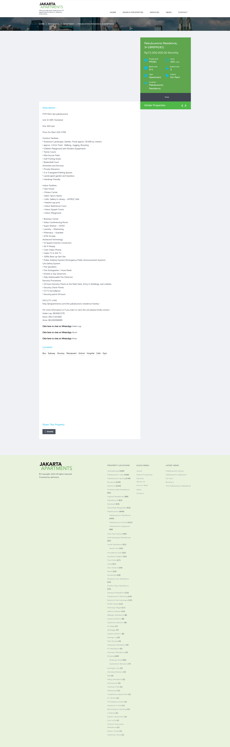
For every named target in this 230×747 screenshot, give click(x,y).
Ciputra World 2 (114, 619)
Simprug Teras (115, 660)
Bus (44, 353)
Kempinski (111, 575)
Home (113, 12)
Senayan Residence (116, 593)
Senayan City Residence (118, 579)
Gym (105, 353)
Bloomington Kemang (117, 709)
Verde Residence (114, 544)
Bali (108, 676)
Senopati (111, 504)
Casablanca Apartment (117, 694)
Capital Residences (115, 496)
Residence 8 (112, 500)
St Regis (111, 626)
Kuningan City (113, 668)
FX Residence (113, 649)
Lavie (109, 564)
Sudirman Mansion (115, 622)
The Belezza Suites (115, 702)
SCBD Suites (113, 604)
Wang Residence (114, 679)
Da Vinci (169, 478)
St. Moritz (111, 698)
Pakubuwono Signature (119, 526)
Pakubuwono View (115, 475)
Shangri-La (112, 637)
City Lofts (111, 720)
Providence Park (114, 553)
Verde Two (114, 548)
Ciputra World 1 (114, 634)
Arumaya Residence (116, 652)
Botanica (111, 482)
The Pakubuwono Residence (178, 486)
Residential (53, 24)
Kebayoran (112, 690)
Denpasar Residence (116, 645)
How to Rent (142, 485)
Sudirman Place (114, 735)
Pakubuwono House (118, 522)
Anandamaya (113, 471)
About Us (140, 482)
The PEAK (111, 560)
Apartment (68, 24)
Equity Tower (113, 731)
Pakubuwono (113, 511)
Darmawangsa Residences (119, 537)
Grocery (60, 353)
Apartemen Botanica (118, 664)
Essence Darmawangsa (117, 600)
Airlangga (111, 630)
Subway (51, 353)
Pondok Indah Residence (118, 489)
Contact (183, 12)
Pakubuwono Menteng (117, 596)
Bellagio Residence (115, 615)
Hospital (90, 353)
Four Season (112, 568)
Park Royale (112, 641)
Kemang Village (114, 607)
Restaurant (71, 353)
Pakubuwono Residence (120, 515)
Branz (109, 571)
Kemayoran (112, 683)
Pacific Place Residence (118, 586)
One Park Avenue (114, 534)
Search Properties (133, 12)
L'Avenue (111, 713)
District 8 (111, 486)
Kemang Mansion (115, 672)
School (82, 353)
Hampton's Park (114, 705)
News (169, 12)
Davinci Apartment (115, 717)
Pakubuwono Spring (116, 478)
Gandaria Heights (115, 556)
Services (154, 12)
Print (166, 97)
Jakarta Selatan (114, 611)
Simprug (111, 656)
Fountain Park (113, 687)
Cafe (98, 353)
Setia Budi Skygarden (116, 508)
